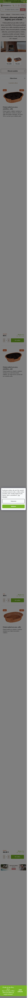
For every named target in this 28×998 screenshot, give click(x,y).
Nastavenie (13, 501)
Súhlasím (13, 506)
